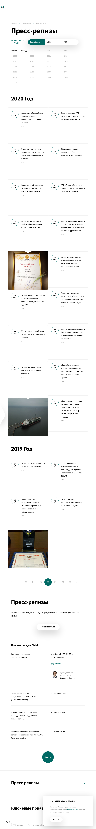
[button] (82, 66)
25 (41, 582)
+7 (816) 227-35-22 (58, 693)
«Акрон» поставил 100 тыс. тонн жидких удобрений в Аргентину (28, 399)
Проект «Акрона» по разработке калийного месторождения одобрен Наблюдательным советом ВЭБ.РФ (68, 476)
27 (55, 582)
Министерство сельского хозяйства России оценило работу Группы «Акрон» (28, 252)
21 (11, 582)
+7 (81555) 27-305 (58, 732)
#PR (22, 126)
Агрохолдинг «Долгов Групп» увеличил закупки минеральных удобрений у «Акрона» (28, 125)
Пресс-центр (26, 23)
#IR (62, 123)
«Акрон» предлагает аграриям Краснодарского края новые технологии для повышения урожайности (68, 341)
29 (70, 582)
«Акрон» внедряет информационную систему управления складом (68, 512)
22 (18, 582)
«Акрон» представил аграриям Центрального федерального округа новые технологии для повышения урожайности (68, 233)
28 (63, 582)
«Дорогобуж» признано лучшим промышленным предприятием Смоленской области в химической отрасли (68, 377)
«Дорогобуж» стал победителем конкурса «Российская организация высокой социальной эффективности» (28, 531)
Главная (14, 23)
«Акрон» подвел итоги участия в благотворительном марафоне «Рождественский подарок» (28, 308)
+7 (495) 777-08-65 (58, 657)
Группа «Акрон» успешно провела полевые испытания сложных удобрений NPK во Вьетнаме (28, 161)
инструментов (72, 810)
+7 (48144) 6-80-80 (58, 712)
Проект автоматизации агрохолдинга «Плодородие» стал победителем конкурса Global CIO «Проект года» (68, 305)
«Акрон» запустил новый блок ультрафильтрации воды (28, 476)
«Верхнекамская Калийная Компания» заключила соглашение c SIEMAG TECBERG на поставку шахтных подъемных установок (68, 413)
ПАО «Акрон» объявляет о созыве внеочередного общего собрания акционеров (68, 197)
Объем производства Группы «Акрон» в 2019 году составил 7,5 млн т (28, 344)
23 (26, 582)
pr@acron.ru (56, 664)
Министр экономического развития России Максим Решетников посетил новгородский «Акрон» (68, 269)
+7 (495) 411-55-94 (66, 654)
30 (77, 582)
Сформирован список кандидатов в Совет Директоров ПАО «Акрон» (68, 161)
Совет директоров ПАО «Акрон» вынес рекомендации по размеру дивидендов (68, 125)
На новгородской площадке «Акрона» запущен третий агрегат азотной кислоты (28, 197)
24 (33, 582)
